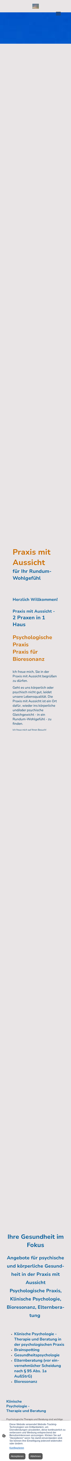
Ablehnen (35, 1456)
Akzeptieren (17, 1456)
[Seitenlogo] (35, 6)
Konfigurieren (16, 1447)
